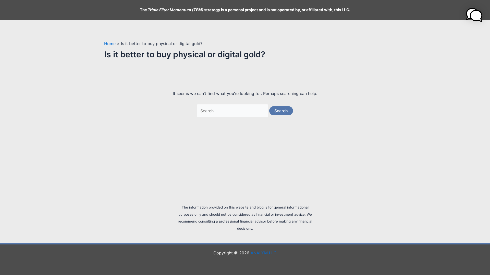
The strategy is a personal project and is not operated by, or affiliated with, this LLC (244, 9)
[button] (474, 15)
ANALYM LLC (264, 252)
